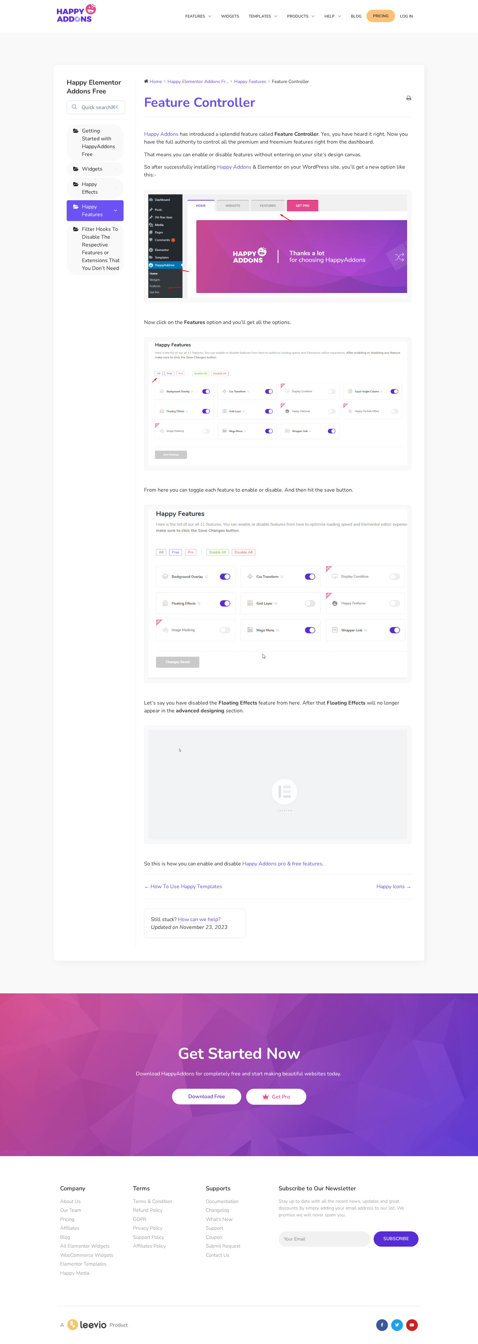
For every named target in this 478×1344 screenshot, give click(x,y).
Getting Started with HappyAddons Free (98, 142)
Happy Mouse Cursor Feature (99, 672)
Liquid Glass (96, 744)
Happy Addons (162, 134)
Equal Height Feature (97, 327)
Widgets (92, 169)
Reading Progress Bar (97, 628)
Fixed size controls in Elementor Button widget (99, 500)
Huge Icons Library (95, 650)
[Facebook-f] (382, 1325)
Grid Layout (95, 526)
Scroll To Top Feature (97, 605)
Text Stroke (95, 473)
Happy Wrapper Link (100, 545)
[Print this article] (408, 99)
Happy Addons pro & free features (282, 863)
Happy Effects (90, 188)
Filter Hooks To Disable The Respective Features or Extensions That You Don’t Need (101, 782)
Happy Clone (97, 459)
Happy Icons (96, 345)
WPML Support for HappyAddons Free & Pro (100, 244)
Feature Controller (95, 274)
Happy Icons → (394, 886)
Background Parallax (96, 725)
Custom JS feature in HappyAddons (98, 699)
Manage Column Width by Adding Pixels (101, 436)
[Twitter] (397, 1325)
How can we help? (199, 919)
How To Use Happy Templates (96, 300)
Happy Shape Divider (97, 364)
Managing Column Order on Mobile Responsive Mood (98, 398)
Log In (406, 16)
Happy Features (92, 210)
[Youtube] (412, 1325)
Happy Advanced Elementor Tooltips (94, 575)
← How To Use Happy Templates (183, 886)
